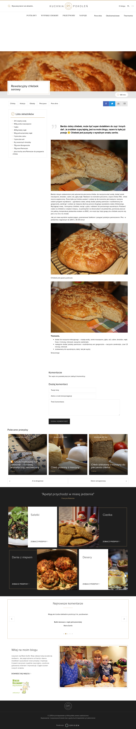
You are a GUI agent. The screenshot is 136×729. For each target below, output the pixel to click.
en (133, 6)
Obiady (32, 103)
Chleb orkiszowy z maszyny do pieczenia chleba (108, 466)
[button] (11, 619)
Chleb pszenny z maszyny (65, 467)
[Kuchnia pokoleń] (68, 5)
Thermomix (128, 16)
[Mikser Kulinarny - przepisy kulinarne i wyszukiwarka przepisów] (21, 686)
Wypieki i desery (50, 15)
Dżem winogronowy (98, 481)
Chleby (12, 103)
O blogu (122, 6)
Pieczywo (43, 103)
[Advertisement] (68, 35)
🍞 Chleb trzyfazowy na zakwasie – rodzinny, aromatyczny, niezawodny (24, 464)
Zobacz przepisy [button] (39, 542)
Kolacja (22, 103)
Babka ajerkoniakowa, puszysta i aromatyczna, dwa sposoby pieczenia (68, 622)
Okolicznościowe (113, 16)
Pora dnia (98, 16)
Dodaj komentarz (59, 421)
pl (128, 6)
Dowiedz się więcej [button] (20, 674)
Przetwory (69, 15)
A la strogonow (37, 481)
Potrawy (32, 15)
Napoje (83, 15)
